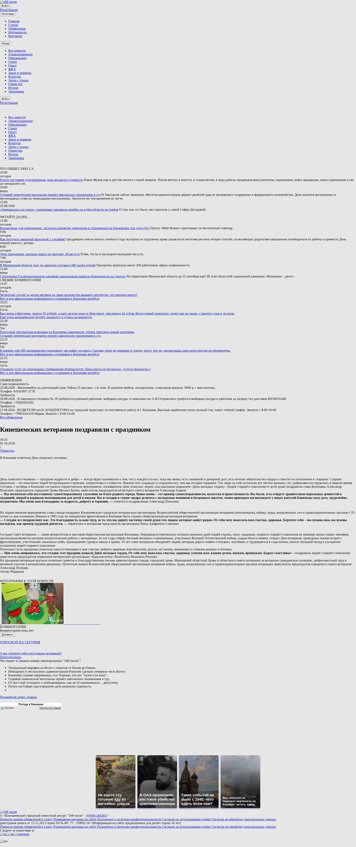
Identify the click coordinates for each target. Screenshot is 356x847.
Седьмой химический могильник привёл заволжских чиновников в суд (50, 194)
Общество (7, 450)
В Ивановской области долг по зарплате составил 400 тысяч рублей (48, 265)
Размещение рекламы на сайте (75, 819)
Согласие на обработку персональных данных (243, 819)
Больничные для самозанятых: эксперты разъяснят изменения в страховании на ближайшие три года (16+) (75, 228)
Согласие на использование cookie (186, 819)
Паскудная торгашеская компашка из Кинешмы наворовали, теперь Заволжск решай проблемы (67, 332)
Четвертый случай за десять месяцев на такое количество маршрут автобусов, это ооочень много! (68, 295)
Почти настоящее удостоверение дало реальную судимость (41, 180)
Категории (8, 13)
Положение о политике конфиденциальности (129, 819)
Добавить (7, 634)
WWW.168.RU (96, 815)
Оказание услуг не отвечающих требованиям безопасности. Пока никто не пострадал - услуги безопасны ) (75, 369)
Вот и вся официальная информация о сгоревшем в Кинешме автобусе (50, 298)
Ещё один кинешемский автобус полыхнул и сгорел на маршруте (46, 317)
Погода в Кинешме (31, 704)
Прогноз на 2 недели (50, 708)
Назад (5, 43)
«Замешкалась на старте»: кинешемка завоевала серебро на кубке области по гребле (59, 209)
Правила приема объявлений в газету (27, 819)
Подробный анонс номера (18, 697)
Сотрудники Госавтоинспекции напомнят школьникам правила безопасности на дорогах (63, 276)
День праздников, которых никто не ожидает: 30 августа (40, 254)
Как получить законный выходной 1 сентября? (33, 239)
